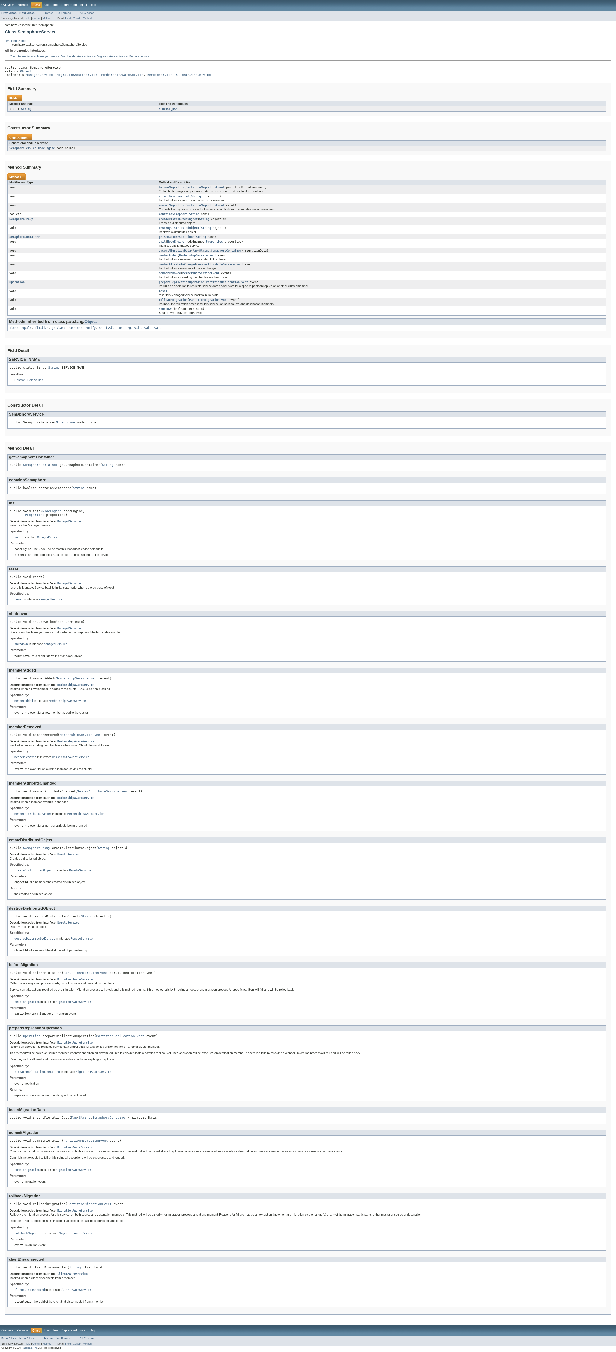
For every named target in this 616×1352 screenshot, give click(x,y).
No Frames (63, 13)
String (26, 109)
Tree (55, 5)
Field (27, 18)
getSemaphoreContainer (176, 237)
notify (90, 328)
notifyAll (106, 328)
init (162, 241)
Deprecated (69, 5)
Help (93, 5)
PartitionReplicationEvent (227, 282)
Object (26, 71)
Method (47, 18)
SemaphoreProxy (21, 219)
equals (26, 328)
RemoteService (139, 56)
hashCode (75, 328)
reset (163, 291)
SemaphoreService (22, 148)
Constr (36, 18)
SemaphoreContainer (24, 237)
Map (195, 250)
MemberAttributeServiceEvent (220, 264)
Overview (7, 5)
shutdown (165, 309)
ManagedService (48, 56)
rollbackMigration (173, 300)
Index (83, 5)
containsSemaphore (173, 214)
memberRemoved (170, 273)
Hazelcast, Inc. (30, 1347)
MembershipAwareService (78, 56)
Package (22, 5)
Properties (214, 241)
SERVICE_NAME (169, 109)
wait (137, 328)
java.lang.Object (15, 41)
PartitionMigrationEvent (205, 187)
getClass (58, 328)
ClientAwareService (23, 56)
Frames (48, 13)
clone (14, 328)
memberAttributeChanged (177, 264)
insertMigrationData (175, 250)
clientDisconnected (174, 196)
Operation (17, 282)
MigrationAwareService (112, 56)
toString (124, 328)
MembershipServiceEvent (197, 255)
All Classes (87, 13)
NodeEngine (46, 148)
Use (47, 5)
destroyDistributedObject (179, 228)
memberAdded (168, 255)
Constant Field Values (28, 380)
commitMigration (171, 205)
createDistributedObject (178, 219)
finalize (41, 328)
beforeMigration (171, 187)
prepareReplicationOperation (181, 282)
